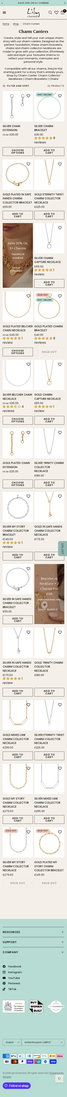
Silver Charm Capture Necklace (47, 260)
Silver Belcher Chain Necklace (17, 397)
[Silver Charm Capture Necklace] (49, 238)
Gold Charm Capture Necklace (47, 397)
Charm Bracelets (35, 79)
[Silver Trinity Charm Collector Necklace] (49, 443)
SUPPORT (10, 942)
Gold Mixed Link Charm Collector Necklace (16, 739)
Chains (53, 79)
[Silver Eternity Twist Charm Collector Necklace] (49, 715)
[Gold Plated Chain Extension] (18, 443)
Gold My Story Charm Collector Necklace (16, 803)
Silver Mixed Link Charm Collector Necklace (47, 803)
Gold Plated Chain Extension (16, 465)
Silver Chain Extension (11, 128)
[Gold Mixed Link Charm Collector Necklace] (18, 715)
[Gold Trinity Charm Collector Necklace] (49, 643)
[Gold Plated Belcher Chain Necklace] (18, 306)
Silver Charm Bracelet (43, 128)
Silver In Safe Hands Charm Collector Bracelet (17, 603)
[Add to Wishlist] (28, 95)
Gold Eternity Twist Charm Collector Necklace (49, 198)
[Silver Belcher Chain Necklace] (18, 375)
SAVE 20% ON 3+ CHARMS (29, 3)
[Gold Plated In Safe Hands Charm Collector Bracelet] (18, 174)
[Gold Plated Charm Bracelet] (49, 306)
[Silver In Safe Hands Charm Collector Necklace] (18, 643)
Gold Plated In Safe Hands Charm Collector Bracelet (17, 198)
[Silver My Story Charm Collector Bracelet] (18, 507)
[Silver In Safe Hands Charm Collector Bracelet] (18, 579)
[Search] (50, 12)
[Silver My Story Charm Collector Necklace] (18, 842)
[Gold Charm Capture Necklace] (49, 375)
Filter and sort (18, 85)
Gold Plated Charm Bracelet (48, 328)
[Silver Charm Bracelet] (49, 106)
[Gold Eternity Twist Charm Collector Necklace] (49, 174)
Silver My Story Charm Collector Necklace (16, 866)
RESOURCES (11, 932)
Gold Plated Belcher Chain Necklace (18, 328)
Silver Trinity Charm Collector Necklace (49, 467)
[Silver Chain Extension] (18, 106)
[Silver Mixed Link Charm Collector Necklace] (49, 779)
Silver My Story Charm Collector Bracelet (16, 531)
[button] (62, 548)
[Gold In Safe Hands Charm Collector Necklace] (49, 507)
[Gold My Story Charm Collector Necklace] (18, 779)
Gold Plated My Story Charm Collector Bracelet (49, 866)
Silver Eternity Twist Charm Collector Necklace (49, 739)
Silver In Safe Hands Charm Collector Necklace (17, 667)
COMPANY (10, 952)
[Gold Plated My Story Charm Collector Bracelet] (49, 842)
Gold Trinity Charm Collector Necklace (48, 667)
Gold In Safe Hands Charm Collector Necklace (48, 531)
